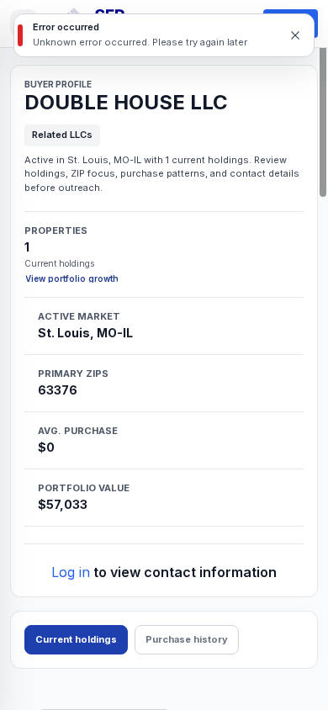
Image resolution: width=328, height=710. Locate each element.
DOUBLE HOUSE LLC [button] (126, 102)
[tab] (76, 639)
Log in (70, 572)
